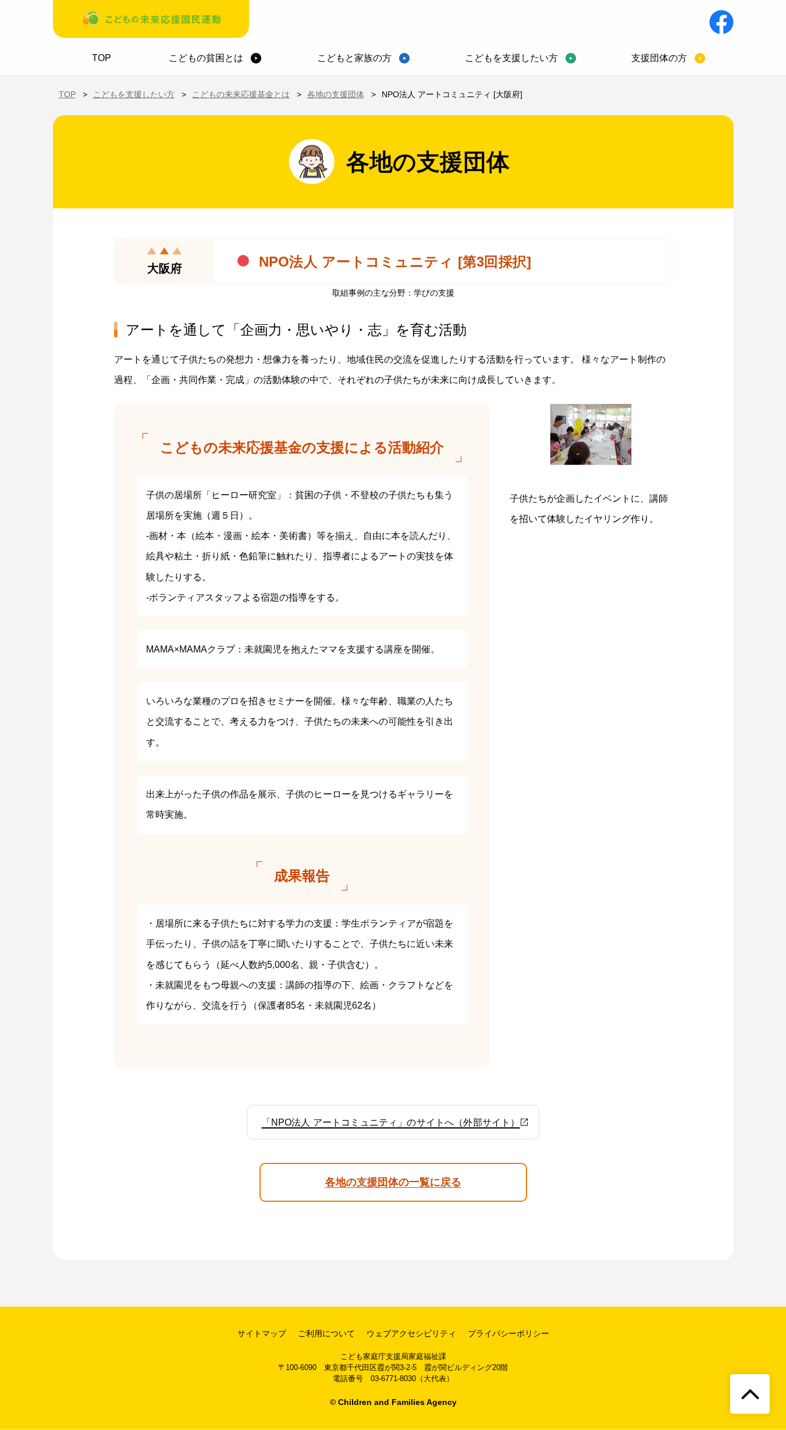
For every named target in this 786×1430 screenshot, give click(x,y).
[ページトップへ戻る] (750, 1394)
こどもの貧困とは (206, 58)
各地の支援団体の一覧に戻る (393, 1182)
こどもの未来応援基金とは (241, 94)
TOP (101, 58)
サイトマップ (261, 1333)
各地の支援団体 (335, 94)
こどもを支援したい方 (511, 58)
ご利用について (326, 1333)
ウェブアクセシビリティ (411, 1333)
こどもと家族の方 (354, 58)
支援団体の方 (659, 58)
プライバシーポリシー (508, 1333)
